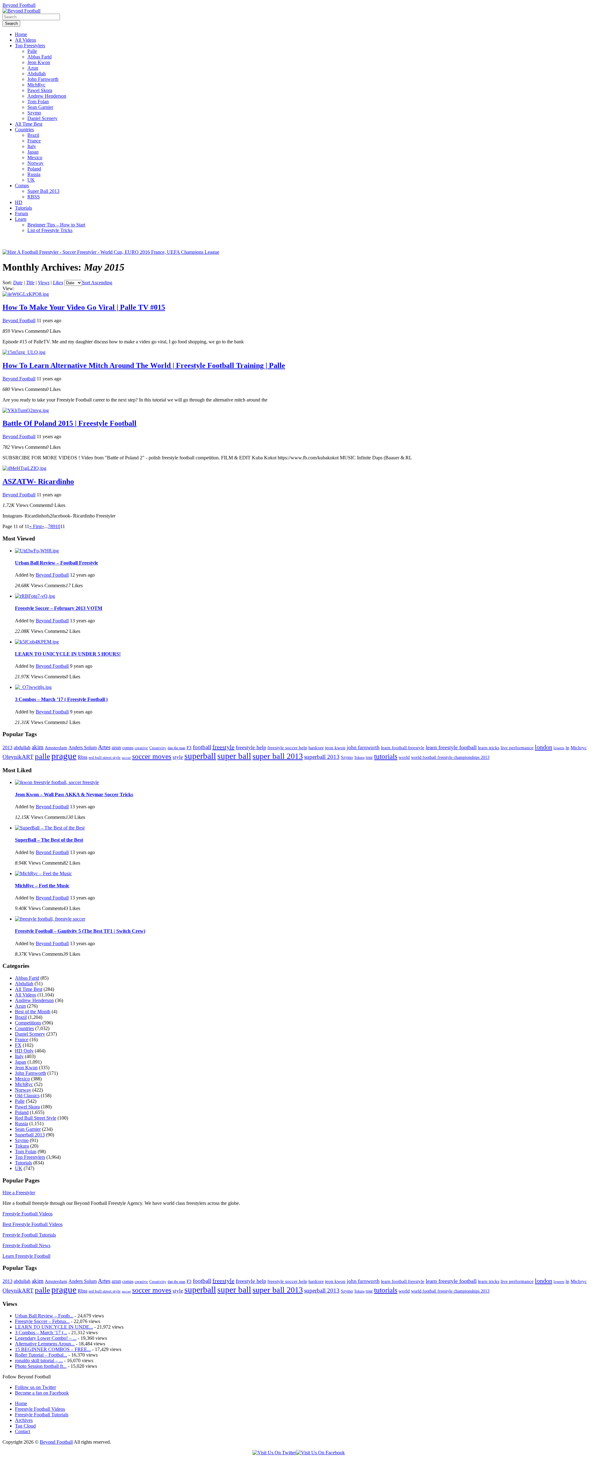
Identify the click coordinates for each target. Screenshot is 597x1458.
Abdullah (36, 73)
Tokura (359, 757)
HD (18, 202)
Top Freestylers (30, 45)
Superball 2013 (30, 1134)
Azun (32, 68)
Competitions (28, 1022)
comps (127, 747)
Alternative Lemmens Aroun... (45, 1343)
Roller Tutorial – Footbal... (41, 1355)
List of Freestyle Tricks (49, 230)
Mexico (34, 157)
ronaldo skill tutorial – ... (39, 1360)
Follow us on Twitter (35, 1387)
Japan (33, 152)
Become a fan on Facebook (42, 1392)
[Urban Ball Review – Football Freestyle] (37, 550)
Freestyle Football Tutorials (29, 1234)
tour (369, 757)
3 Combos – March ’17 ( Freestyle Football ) (61, 699)
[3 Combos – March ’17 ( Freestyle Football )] (33, 687)
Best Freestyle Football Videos (32, 1224)
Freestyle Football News (26, 1245)
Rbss (82, 757)
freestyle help (251, 747)
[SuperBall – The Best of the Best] (50, 827)
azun (116, 747)
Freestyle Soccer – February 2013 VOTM (58, 608)
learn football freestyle (402, 747)
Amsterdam (56, 747)
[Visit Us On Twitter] (274, 1452)
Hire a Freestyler (18, 1192)
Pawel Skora (39, 90)
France (34, 140)
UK (31, 180)
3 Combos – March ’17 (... (41, 1332)
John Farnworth (42, 79)
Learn (20, 219)
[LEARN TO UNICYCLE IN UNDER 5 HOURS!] (37, 641)
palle (42, 756)
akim (38, 747)
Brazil (33, 135)
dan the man (176, 748)
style (178, 757)
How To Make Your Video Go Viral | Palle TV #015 (83, 307)
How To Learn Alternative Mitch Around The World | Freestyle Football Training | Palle (143, 365)
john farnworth (363, 747)
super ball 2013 (277, 756)
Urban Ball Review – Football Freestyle (56, 562)
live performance (517, 747)
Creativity (157, 747)
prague (63, 756)
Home (21, 34)
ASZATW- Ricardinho (38, 481)
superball (200, 756)
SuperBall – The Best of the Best (49, 840)
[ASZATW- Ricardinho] (24, 468)
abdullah (22, 747)
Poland (34, 168)
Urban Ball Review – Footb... (44, 1315)
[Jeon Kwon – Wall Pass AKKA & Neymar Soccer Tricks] (57, 782)
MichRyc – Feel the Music (42, 885)
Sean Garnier (40, 107)
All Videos (25, 40)
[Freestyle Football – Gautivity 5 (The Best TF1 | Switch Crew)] (50, 919)
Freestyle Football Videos (27, 1213)
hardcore (316, 747)
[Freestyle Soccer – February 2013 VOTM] (35, 596)
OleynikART (18, 757)
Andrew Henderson (46, 96)
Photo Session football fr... (41, 1366)
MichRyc (36, 84)
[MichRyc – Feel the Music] (43, 873)
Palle (32, 51)
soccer (126, 757)
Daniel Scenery (42, 118)
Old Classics (27, 1095)
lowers (558, 747)
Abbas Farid (39, 56)
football (202, 747)
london (543, 747)
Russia (33, 174)
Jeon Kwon (38, 62)
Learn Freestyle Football (26, 1256)
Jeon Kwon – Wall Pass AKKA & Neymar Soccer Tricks (74, 794)
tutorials (385, 756)
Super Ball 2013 (43, 191)
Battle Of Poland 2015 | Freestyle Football (69, 423)
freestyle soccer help (287, 747)
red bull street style (105, 757)
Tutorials (23, 208)
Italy (31, 146)
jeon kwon (335, 747)
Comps (22, 185)
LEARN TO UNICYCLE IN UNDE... (54, 1327)
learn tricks (488, 747)
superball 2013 (322, 757)
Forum (21, 213)
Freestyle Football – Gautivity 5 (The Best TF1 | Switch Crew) (80, 931)
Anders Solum (82, 747)
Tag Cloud (25, 1425)
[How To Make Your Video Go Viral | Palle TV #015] (25, 294)
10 (57, 526)
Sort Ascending (97, 282)
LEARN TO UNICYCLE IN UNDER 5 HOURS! (68, 654)
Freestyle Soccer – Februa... (42, 1321)
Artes (104, 747)
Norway (35, 163)
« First (35, 526)
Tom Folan (38, 101)
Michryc (579, 747)
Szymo (34, 112)
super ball (234, 756)
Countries (24, 129)
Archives (24, 1420)
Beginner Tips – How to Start (56, 224)
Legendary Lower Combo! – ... (45, 1338)
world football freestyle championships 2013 (450, 757)
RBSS (33, 196)
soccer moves (151, 756)
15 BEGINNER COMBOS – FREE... (53, 1349)
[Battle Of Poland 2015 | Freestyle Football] (25, 410)
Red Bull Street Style (35, 1118)
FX (18, 1045)
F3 (189, 747)
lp (567, 747)
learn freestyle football (451, 747)
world (404, 757)
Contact (22, 1431)
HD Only (24, 1050)
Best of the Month (32, 1011)
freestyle (223, 747)
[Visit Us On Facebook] (320, 1452)
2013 (7, 747)
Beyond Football (18, 5)
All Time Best (28, 124)
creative (141, 747)
